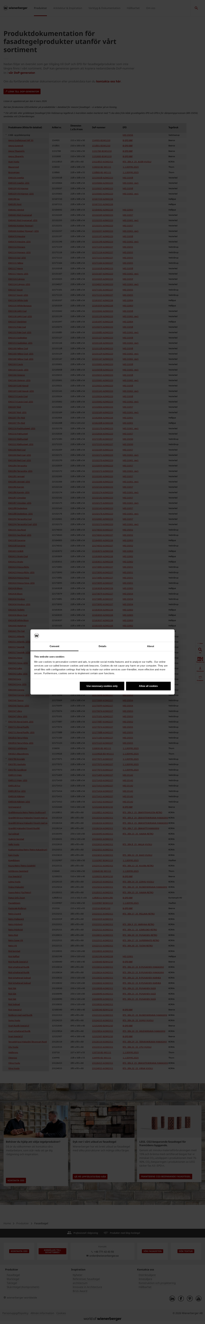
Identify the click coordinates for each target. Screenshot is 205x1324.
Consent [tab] (54, 646)
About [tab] (150, 646)
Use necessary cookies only (102, 686)
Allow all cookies (148, 686)
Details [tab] (103, 646)
